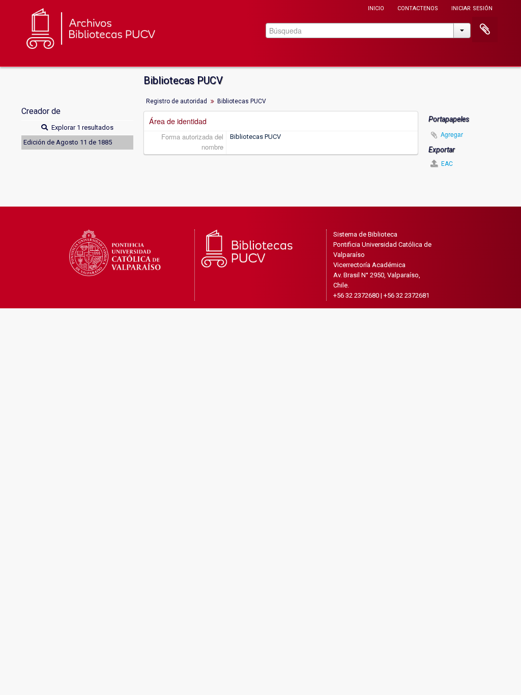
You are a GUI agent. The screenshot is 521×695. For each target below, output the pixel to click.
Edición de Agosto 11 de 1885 (67, 142)
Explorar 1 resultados (81, 127)
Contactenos (417, 7)
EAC (446, 163)
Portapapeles (485, 29)
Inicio (376, 7)
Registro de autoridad (176, 101)
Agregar (452, 134)
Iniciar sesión (472, 7)
